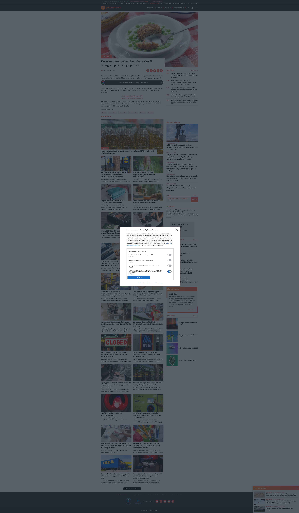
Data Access (150, 283)
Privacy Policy (159, 283)
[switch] (169, 255)
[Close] (177, 230)
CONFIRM (139, 277)
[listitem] (150, 251)
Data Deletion (141, 283)
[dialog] (150, 256)
